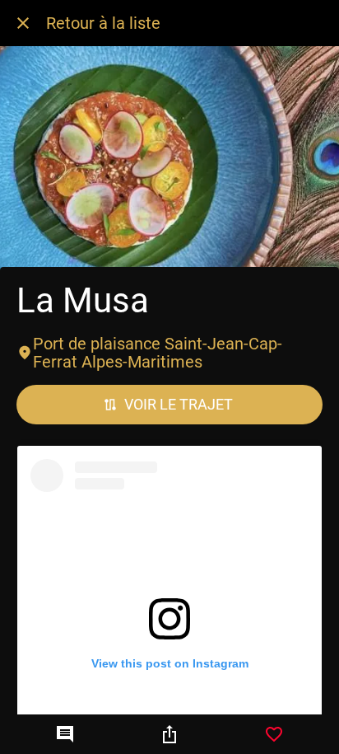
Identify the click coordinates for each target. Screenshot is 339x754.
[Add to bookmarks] (274, 734)
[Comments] (65, 734)
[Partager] (169, 734)
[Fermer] (23, 23)
